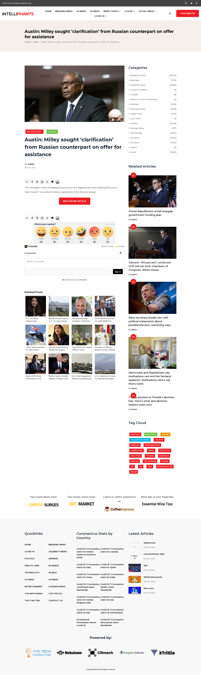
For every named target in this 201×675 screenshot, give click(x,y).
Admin (31, 164)
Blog (36, 42)
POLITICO (165, 450)
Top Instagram (33, 593)
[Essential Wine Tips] (157, 504)
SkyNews (164, 456)
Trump (164, 461)
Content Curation (138, 90)
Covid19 (133, 94)
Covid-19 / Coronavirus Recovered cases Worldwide (112, 622)
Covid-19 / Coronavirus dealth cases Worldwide (112, 587)
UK (132, 466)
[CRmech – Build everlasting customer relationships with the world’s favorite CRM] (100, 652)
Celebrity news (137, 85)
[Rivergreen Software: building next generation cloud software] (131, 652)
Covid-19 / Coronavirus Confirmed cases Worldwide (88, 587)
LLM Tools (135, 118)
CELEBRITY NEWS (140, 439)
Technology (135, 133)
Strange (134, 461)
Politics (133, 123)
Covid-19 (99, 16)
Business (134, 80)
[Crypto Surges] (43, 504)
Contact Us (56, 600)
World (132, 152)
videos (133, 147)
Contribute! (187, 13)
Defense (52, 132)
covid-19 (159, 439)
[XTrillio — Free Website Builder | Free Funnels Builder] (162, 652)
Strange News (136, 128)
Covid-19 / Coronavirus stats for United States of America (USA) (88, 553)
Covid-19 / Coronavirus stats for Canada (112, 550)
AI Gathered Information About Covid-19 (86, 622)
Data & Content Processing (143, 99)
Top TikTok (55, 593)
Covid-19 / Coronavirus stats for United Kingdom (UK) (88, 600)
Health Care (135, 114)
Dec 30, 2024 (149, 547)
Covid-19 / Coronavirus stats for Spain (112, 566)
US (140, 466)
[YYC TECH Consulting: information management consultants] (38, 652)
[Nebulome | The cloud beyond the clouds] (69, 652)
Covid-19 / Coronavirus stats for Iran (112, 598)
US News (81, 11)
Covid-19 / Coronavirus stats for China (88, 575)
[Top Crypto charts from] (81, 504)
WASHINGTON (165, 466)
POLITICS (135, 456)
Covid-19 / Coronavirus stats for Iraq (88, 611)
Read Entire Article (74, 201)
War (150, 466)
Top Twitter (32, 600)
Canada (165, 434)
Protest (150, 456)
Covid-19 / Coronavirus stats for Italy (88, 566)
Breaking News (64, 11)
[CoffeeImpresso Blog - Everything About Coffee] (119, 509)
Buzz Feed (151, 434)
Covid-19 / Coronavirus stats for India (112, 575)
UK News (95, 11)
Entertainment (137, 109)
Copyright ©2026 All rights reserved (100, 669)
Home (48, 11)
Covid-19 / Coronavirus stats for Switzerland (20, 4)
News (151, 450)
